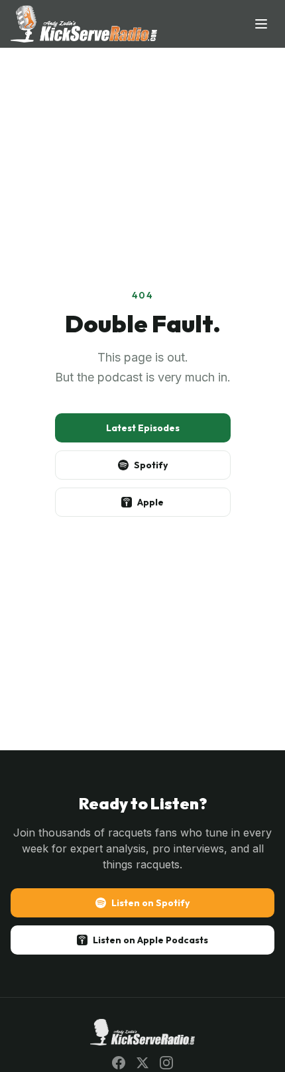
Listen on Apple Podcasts (150, 940)
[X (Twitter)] (142, 1062)
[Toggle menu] (261, 24)
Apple (150, 502)
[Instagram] (166, 1062)
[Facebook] (118, 1062)
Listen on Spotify (150, 903)
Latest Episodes (143, 428)
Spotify (151, 465)
